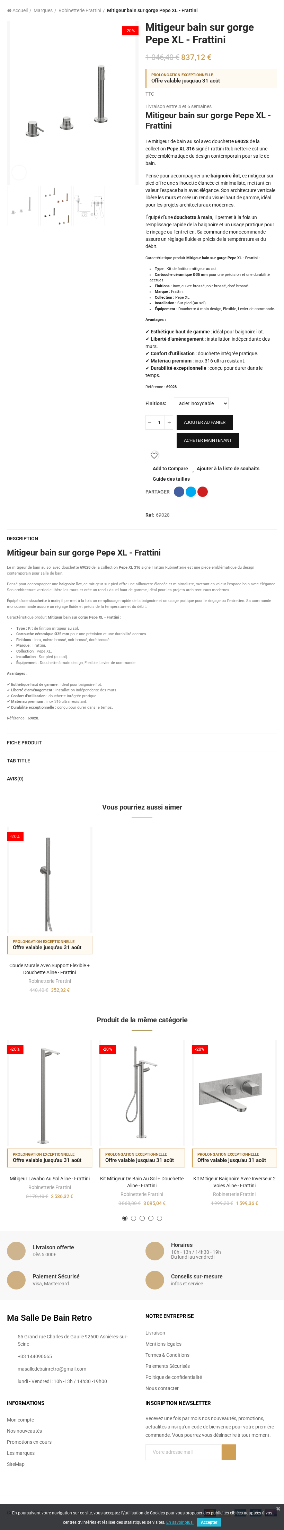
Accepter (209, 1522)
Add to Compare (170, 468)
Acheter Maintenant (208, 440)
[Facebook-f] (197, 1471)
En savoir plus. (180, 1522)
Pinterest (202, 492)
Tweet (191, 492)
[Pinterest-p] (211, 1471)
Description (22, 538)
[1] (229, 1452)
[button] (14, 103)
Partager (179, 492)
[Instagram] (225, 1471)
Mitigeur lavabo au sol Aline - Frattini (50, 1178)
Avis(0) (15, 778)
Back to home (263, 10)
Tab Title (18, 760)
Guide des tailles (171, 479)
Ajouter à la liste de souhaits (228, 468)
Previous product (254, 10)
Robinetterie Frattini (49, 981)
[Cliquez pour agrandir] (19, 173)
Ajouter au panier (204, 422)
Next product (272, 10)
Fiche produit (24, 742)
